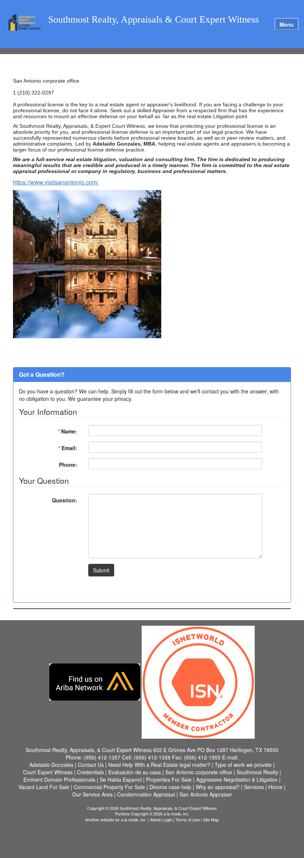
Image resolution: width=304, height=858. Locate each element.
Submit (101, 570)
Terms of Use (187, 819)
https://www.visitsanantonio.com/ (55, 182)
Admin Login (161, 819)
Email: (67, 448)
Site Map (211, 819)
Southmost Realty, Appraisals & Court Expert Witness (153, 20)
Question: (64, 500)
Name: (67, 431)
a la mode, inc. (134, 819)
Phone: (68, 464)
